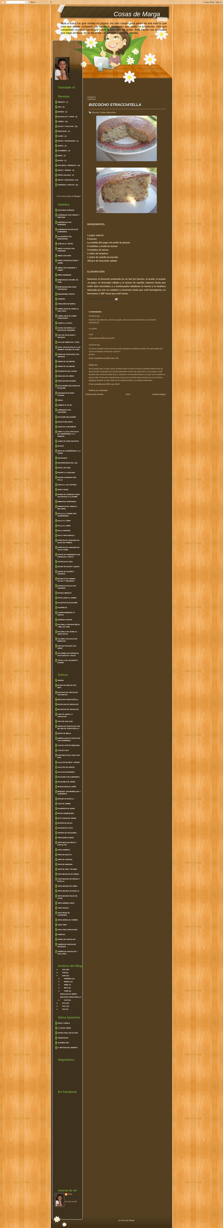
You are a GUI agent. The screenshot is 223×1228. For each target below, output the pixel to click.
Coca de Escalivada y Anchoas (66, 336)
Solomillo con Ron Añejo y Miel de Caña (68, 626)
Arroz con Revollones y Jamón (68, 262)
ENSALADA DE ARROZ (68, 994)
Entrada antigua (159, 394)
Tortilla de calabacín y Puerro (67, 661)
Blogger (77, 196)
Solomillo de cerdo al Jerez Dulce (67, 633)
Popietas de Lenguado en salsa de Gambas (68, 541)
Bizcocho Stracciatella (67, 699)
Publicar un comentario (98, 390)
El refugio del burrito (67, 1047)
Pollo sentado (63, 530)
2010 (64, 1003)
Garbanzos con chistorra (64, 411)
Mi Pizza (60, 446)
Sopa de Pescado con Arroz (66, 647)
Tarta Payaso (63, 908)
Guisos (60, 146)
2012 (64, 1009)
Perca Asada (62, 489)
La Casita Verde (64, 1028)
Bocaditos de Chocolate (68, 709)
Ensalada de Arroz (65, 376)
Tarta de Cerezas (64, 859)
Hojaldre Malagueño (66, 417)
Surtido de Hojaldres (67, 833)
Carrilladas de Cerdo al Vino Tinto (68, 310)
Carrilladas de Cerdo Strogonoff (67, 317)
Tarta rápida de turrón (67, 920)
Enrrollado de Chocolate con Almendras (68, 739)
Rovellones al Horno (66, 598)
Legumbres (62, 150)
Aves (59, 107)
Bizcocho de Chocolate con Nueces (67, 694)
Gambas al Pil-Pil (64, 405)
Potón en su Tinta (65, 562)
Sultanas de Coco (65, 828)
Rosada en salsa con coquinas (66, 587)
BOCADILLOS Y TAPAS (65, 116)
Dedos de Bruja (64, 733)
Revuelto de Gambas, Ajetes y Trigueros (66, 580)
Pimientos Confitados (66, 501)
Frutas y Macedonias (66, 141)
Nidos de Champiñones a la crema (69, 452)
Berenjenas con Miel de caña (67, 281)
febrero (67, 979)
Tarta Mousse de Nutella (68, 891)
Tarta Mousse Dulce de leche (67, 897)
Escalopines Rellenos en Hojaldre (68, 387)
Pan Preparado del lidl (67, 463)
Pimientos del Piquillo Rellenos (67, 508)
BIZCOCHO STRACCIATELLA (70, 997)
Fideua (60, 400)
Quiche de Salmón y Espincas (65, 573)
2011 (64, 1006)
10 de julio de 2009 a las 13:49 (101, 338)
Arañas (60, 680)
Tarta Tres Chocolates (67, 929)
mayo (66, 988)
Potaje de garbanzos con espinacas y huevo (68, 556)
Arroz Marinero (64, 275)
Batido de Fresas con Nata (66, 686)
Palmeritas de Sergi (66, 808)
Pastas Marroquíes (65, 813)
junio (66, 991)
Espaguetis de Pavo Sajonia (65, 394)
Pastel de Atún (63, 468)
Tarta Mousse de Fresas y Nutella (68, 880)
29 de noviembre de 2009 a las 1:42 (103, 358)
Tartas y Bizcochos (65, 180)
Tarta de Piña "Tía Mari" (67, 869)
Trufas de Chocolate (66, 939)
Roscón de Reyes (64, 823)
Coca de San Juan (65, 721)
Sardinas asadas (64, 620)
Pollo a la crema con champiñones (66, 515)
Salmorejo (62, 607)
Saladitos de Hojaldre (67, 603)
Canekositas (62, 1038)
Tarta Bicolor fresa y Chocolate (67, 844)
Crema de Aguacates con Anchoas (68, 355)
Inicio (128, 394)
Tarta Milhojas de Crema (68, 874)
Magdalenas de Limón (66, 786)
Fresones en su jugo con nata (68, 756)
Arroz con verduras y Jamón (67, 269)
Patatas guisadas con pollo (66, 479)
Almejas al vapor (65, 244)
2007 (64, 969)
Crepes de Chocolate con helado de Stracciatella (68, 727)
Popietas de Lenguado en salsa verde (68, 549)
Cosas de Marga (137, 14)
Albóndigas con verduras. (64, 223)
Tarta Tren (62, 925)
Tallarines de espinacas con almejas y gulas (68, 654)
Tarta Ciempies (63, 850)
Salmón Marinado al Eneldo (66, 614)
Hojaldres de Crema (66, 782)
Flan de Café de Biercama (68, 745)
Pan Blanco (62, 458)
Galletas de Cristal (66, 767)
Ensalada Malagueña (66, 381)
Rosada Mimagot (64, 593)
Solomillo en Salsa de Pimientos (67, 640)
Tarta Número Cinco (65, 903)
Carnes (60, 121)
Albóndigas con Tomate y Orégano (68, 216)
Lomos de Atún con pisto (68, 441)
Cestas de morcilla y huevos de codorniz (66, 329)
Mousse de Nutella (65, 799)
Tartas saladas (64, 175)
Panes (60, 155)
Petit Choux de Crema (66, 818)
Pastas (60, 160)
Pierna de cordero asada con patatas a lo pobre (68, 496)
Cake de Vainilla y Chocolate (65, 715)
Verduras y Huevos (65, 185)
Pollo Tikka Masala (65, 535)
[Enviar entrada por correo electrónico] (115, 299)
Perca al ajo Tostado (66, 485)
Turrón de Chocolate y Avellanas (67, 953)
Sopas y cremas (64, 170)
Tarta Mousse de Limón (67, 886)
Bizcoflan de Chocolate (67, 704)
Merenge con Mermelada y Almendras (69, 793)
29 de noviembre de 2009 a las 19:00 (104, 384)
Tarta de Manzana (65, 864)
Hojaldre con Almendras (68, 777)
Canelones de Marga (66, 304)
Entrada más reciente (94, 394)
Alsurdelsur (63, 1043)
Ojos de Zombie (64, 803)
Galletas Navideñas (66, 772)
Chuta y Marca (63, 1023)
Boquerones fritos (65, 294)
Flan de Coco (63, 750)
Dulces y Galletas (65, 126)
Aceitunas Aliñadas (65, 210)
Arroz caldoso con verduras (65, 250)
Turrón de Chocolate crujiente (66, 945)
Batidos (60, 112)
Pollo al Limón (63, 526)
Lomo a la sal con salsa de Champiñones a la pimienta (68, 434)
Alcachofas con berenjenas (64, 238)
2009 (64, 975)
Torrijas (61, 934)
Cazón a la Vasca (64, 323)
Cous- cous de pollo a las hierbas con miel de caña (68, 348)
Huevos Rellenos (65, 422)
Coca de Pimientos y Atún (68, 342)
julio (66, 1000)
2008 (64, 972)
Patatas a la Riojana (66, 472)
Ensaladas (62, 131)
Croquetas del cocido (67, 371)
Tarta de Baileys (64, 855)
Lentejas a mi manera (66, 427)
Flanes (60, 136)
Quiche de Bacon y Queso (68, 566)
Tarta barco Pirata (65, 838)
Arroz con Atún (64, 256)
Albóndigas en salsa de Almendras (67, 231)
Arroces (61, 102)
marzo (66, 982)
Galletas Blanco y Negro (68, 762)
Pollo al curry (64, 521)
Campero (61, 299)
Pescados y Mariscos (66, 165)
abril (66, 985)
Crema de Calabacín (66, 361)
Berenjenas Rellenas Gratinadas (66, 288)
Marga (70, 1194)
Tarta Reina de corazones (63, 914)
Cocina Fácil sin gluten (67, 1033)
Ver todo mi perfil (71, 1201)
